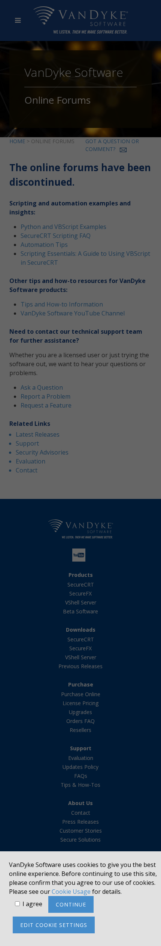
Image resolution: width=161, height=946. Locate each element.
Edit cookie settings (53, 924)
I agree (32, 904)
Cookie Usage (71, 891)
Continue (71, 904)
